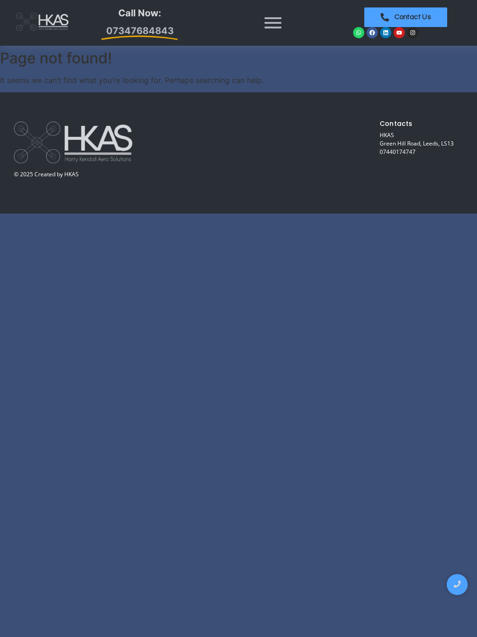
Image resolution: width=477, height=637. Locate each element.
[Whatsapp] (358, 32)
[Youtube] (399, 32)
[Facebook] (372, 32)
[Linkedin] (385, 32)
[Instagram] (412, 32)
